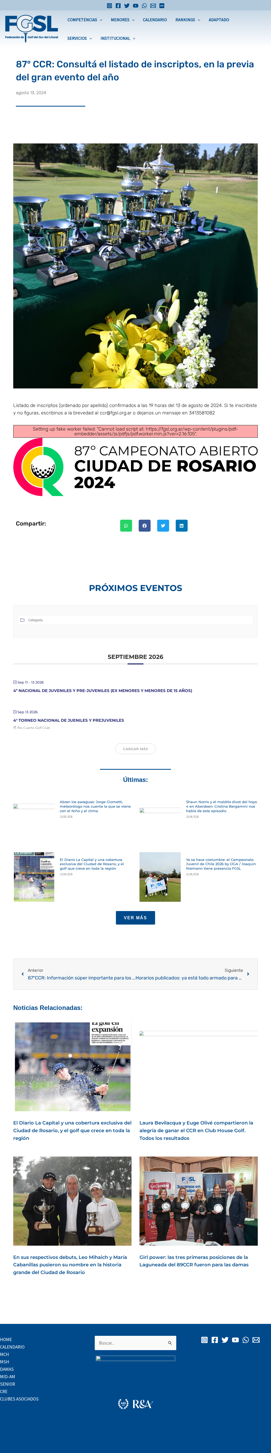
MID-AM (7, 1377)
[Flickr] (162, 5)
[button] (99, 19)
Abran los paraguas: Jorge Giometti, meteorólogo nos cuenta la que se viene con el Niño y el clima (95, 806)
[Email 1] (153, 5)
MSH (4, 1362)
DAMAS (7, 1369)
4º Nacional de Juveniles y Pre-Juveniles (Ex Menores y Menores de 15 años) (102, 690)
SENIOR (7, 1384)
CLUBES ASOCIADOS (19, 1399)
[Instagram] (109, 5)
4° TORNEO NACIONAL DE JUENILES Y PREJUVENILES (68, 720)
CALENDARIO (155, 19)
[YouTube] (135, 5)
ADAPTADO (219, 19)
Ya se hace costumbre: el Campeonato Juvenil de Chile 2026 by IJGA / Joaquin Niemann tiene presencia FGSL (221, 864)
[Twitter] (127, 5)
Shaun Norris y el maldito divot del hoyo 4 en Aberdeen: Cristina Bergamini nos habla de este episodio (221, 806)
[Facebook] (118, 5)
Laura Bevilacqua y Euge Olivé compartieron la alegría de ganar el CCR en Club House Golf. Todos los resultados (196, 1130)
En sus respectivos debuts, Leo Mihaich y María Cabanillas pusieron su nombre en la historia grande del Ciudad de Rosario (70, 1265)
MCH (4, 1354)
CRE (3, 1391)
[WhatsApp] (144, 5)
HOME (6, 1339)
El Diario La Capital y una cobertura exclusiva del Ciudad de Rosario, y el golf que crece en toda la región (92, 864)
